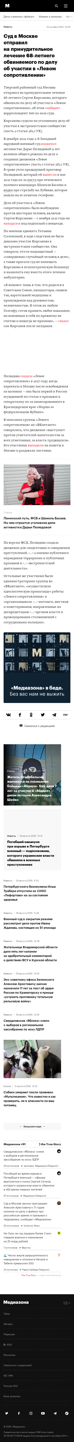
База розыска (12, 1396)
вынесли (50, 174)
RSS (9, 1344)
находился (12, 223)
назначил (48, 144)
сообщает (52, 108)
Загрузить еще (32, 1126)
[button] (65, 6)
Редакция (9, 1334)
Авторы (8, 1324)
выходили (36, 445)
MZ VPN (8, 1375)
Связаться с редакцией (39, 725)
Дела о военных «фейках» (19, 16)
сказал (63, 321)
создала (26, 376)
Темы (7, 1313)
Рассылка (9, 1355)
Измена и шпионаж (50, 16)
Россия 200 (11, 1386)
